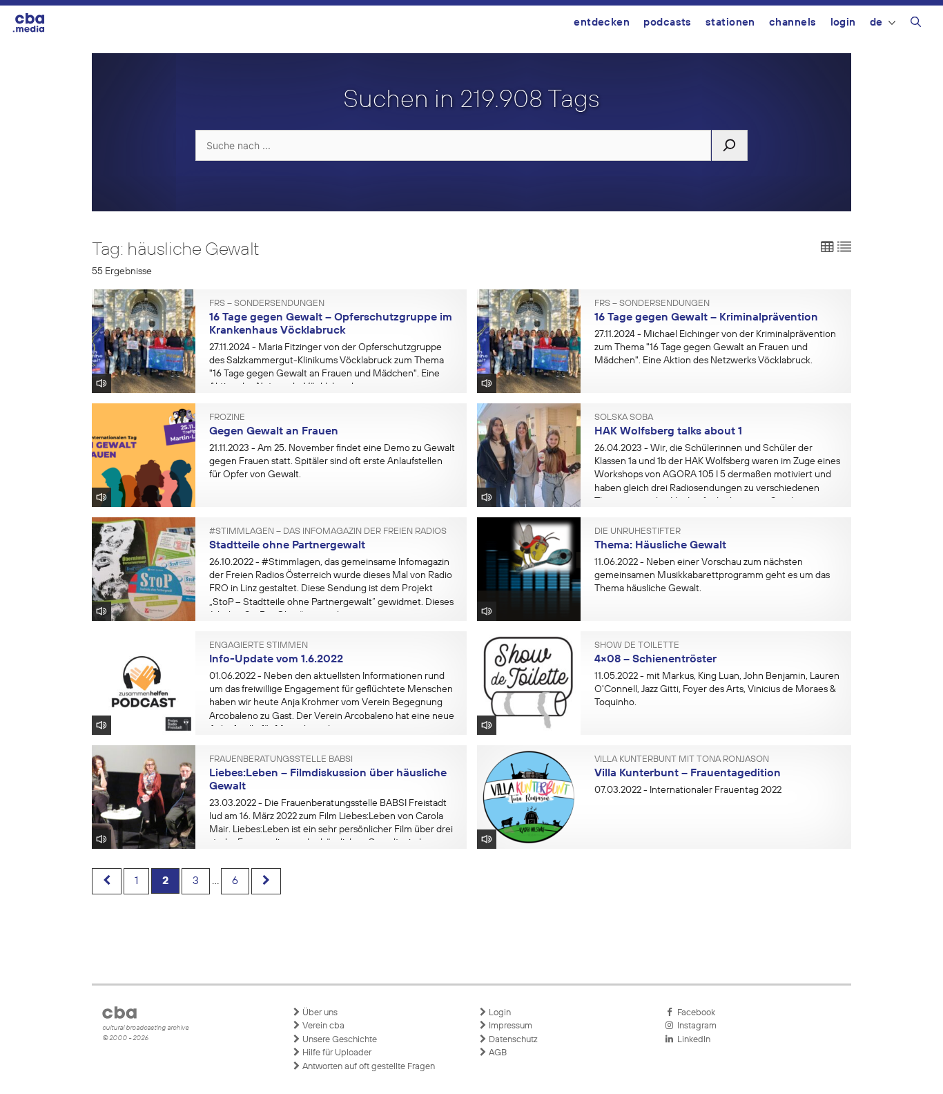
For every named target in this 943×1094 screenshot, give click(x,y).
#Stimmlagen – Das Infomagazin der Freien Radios (328, 532)
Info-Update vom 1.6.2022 (276, 659)
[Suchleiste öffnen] (915, 24)
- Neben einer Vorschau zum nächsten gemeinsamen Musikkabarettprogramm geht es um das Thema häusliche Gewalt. (712, 575)
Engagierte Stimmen (258, 646)
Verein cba (322, 1025)
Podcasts (667, 22)
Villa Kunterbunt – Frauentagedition (687, 773)
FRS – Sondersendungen (266, 304)
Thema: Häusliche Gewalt (660, 545)
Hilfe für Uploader (335, 1052)
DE (876, 22)
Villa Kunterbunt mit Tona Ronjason (681, 760)
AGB (497, 1052)
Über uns (319, 1012)
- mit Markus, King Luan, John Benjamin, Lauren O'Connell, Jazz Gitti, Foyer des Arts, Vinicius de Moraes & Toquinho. (716, 689)
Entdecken (602, 22)
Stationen (730, 22)
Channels (793, 22)
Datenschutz (512, 1039)
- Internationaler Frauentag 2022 (687, 790)
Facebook (694, 1012)
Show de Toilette (636, 646)
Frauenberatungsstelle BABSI (281, 760)
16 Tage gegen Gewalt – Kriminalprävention (706, 317)
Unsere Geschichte (338, 1039)
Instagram (695, 1025)
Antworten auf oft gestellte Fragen (367, 1066)
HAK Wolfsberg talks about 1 (668, 431)
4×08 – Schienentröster (655, 659)
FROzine (227, 418)
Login (843, 22)
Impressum (509, 1025)
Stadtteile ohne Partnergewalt (287, 545)
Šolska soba (623, 418)
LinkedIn (691, 1039)
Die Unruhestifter (637, 532)
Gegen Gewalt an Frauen (273, 431)
